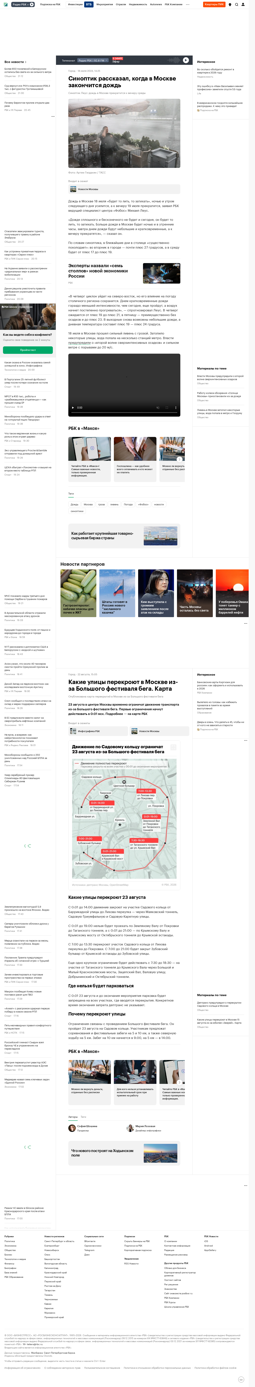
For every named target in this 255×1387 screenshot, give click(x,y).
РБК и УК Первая (13, 109)
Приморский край (54, 1351)
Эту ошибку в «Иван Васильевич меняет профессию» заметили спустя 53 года (220, 87)
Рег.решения (171, 1319)
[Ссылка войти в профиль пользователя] (243, 4)
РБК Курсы (169, 1337)
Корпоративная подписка (137, 1284)
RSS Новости (131, 1298)
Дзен (87, 1289)
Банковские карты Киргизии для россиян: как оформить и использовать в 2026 (220, 685)
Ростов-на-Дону (52, 1320)
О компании (170, 1275)
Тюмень (48, 1329)
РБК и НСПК (10, 1032)
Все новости (14, 62)
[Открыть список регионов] (230, 4)
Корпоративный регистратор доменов (180, 1309)
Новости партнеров (82, 564)
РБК (70, 282)
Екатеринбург (51, 1280)
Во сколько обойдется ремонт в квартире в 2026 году (215, 70)
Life (199, 93)
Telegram (89, 1284)
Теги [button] (71, 493)
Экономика (10, 724)
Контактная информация (177, 1280)
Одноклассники (92, 1280)
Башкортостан (52, 1293)
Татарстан (49, 1325)
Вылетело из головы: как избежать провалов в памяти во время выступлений (217, 705)
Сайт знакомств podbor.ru (178, 1328)
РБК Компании (204, 692)
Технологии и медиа (15, 369)
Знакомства (170, 1323)
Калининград (51, 1302)
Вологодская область (55, 1298)
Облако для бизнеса (175, 1302)
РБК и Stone (10, 637)
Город (71, 70)
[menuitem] (50, 4)
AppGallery (210, 1284)
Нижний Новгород (54, 1311)
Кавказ (47, 1338)
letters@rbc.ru (35, 1378)
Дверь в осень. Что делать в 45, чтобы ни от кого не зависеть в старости (220, 723)
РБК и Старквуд (12, 440)
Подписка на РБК (133, 1280)
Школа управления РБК (176, 1341)
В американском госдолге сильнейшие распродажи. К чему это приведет (219, 104)
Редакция (169, 1284)
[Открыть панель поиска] (236, 4)
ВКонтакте (89, 1275)
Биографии (10, 1302)
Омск (47, 1289)
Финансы (9, 1298)
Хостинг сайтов (172, 1314)
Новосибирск (51, 1284)
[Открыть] (27, 4)
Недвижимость (205, 76)
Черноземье (51, 1334)
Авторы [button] (73, 1151)
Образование (204, 712)
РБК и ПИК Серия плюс (16, 258)
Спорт (7, 386)
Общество (10, 76)
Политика (9, 278)
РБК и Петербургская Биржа (19, 1235)
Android (208, 1280)
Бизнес (8, 1289)
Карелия (48, 1343)
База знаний (10, 1307)
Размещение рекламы (176, 1289)
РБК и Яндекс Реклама (16, 745)
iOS (206, 1275)
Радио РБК (19, 4)
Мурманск (49, 1347)
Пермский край (52, 1316)
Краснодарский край (55, 1307)
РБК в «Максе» (84, 428)
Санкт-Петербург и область (59, 1275)
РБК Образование (13, 1311)
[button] (230, 4)
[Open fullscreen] (173, 747)
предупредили (79, 342)
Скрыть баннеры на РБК (137, 1275)
